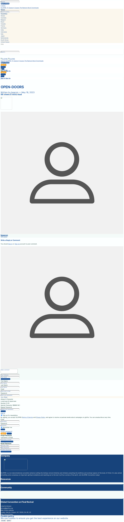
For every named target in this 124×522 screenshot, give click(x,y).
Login (2, 69)
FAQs (5, 483)
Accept (3, 520)
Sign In (3, 67)
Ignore (9, 520)
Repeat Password (6, 407)
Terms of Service (27, 417)
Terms (6, 514)
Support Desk (8, 496)
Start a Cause (5, 4)
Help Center (8, 498)
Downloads (35, 8)
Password (4, 393)
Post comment (5, 379)
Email (2, 389)
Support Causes (14, 8)
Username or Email (7, 437)
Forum (6, 492)
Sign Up (3, 65)
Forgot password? (6, 431)
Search (3, 61)
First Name (4, 381)
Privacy (10, 514)
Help (2, 44)
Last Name (4, 385)
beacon (15, 92)
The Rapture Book (25, 8)
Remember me (7, 427)
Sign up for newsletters (10, 415)
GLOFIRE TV (5, 8)
